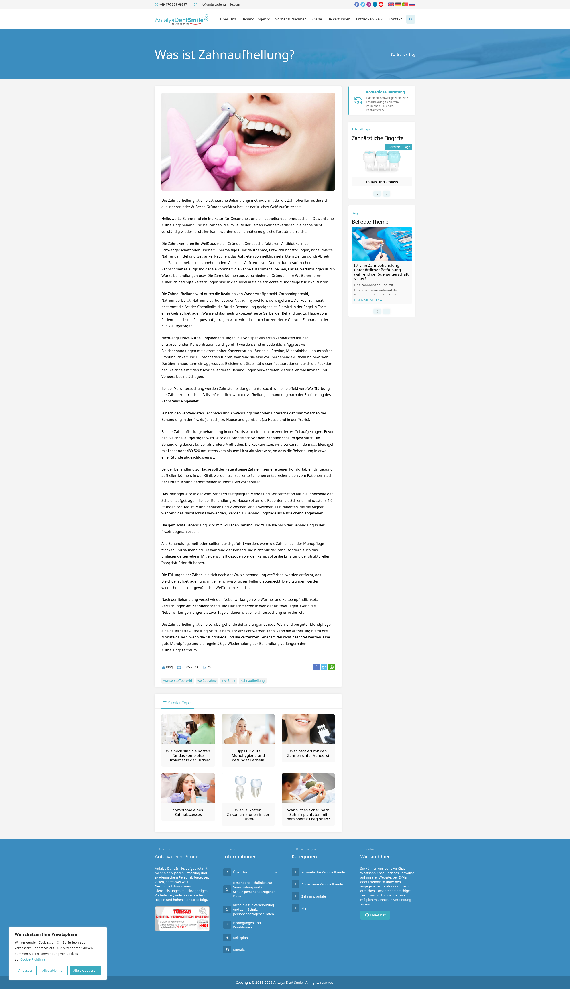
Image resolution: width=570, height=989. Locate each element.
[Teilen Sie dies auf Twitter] (324, 667)
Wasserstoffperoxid (177, 680)
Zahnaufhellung (253, 680)
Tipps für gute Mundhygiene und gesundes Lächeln (248, 755)
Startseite (398, 54)
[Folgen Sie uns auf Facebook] (356, 4)
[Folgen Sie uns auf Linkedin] (375, 4)
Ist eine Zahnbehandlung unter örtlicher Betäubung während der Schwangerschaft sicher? (381, 272)
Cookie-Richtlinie (32, 959)
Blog (412, 54)
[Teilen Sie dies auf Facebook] (316, 667)
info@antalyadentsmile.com (219, 4)
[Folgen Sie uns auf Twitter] (362, 4)
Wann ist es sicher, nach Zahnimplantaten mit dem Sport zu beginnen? (308, 814)
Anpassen (25, 970)
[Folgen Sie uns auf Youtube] (381, 4)
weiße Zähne (207, 680)
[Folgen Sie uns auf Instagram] (368, 4)
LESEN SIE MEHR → (368, 300)
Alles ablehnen (53, 970)
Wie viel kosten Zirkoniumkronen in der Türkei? (248, 814)
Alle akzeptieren (85, 970)
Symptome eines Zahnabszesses (188, 812)
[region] (58, 953)
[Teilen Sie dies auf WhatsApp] (331, 667)
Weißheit (228, 680)
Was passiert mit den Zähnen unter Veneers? (308, 753)
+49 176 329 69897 (173, 4)
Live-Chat (378, 915)
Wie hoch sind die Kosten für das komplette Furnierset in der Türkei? (188, 755)
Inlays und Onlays (382, 181)
